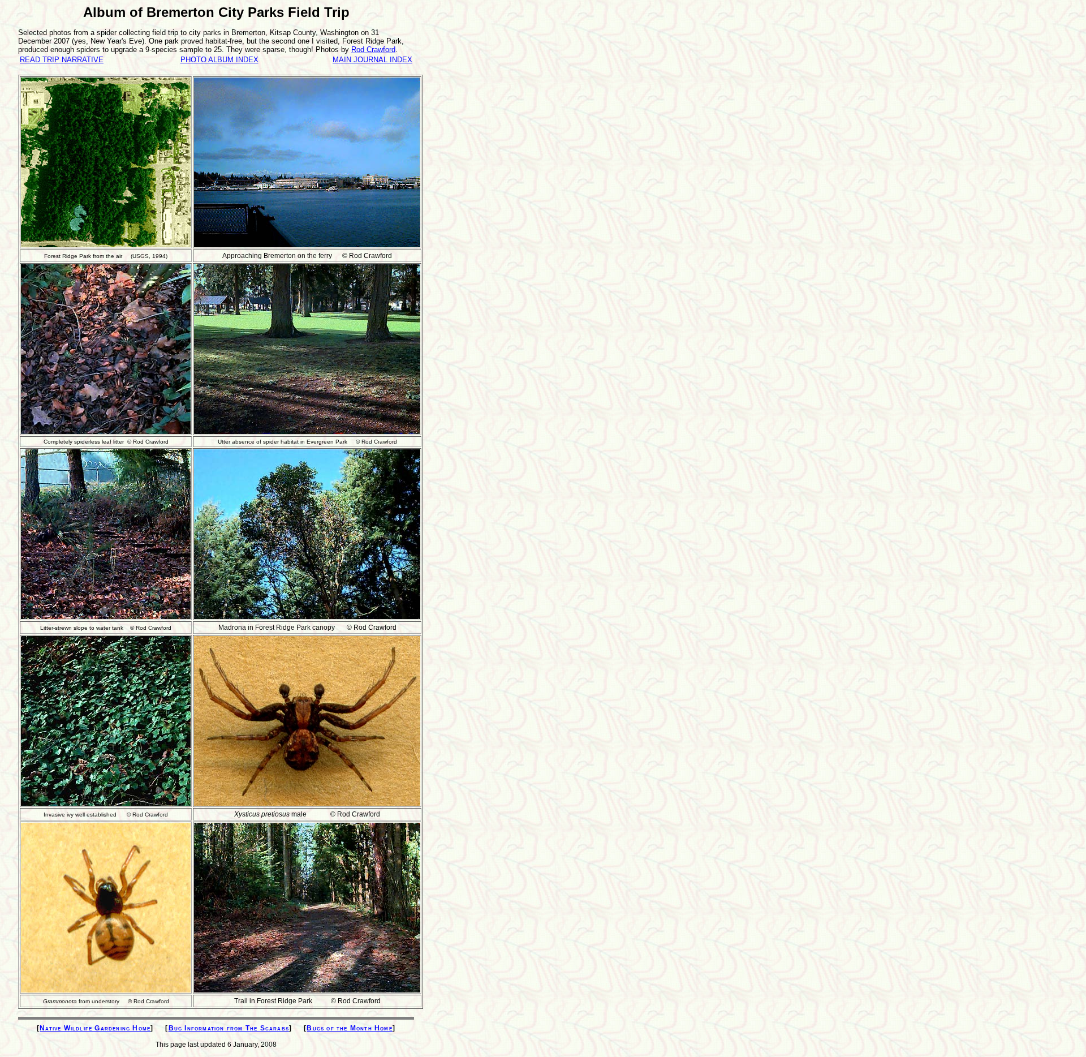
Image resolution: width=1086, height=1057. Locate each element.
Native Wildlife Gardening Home (95, 1028)
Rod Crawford (373, 49)
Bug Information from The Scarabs (229, 1028)
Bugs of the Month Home (349, 1028)
